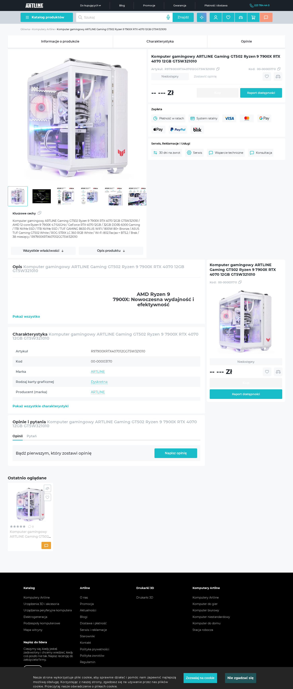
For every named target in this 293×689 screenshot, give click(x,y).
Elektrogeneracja (35, 617)
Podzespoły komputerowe (42, 623)
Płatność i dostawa (216, 5)
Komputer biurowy (206, 610)
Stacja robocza (203, 630)
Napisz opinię (176, 453)
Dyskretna (99, 382)
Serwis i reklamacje (93, 630)
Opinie (246, 41)
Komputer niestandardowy (211, 617)
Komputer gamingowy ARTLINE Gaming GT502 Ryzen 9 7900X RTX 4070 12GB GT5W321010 (111, 29)
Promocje (149, 5)
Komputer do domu (206, 623)
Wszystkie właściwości (41, 251)
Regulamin (87, 662)
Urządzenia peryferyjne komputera (48, 610)
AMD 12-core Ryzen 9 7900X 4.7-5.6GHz (121, 412)
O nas (84, 597)
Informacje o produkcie (60, 41)
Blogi (84, 617)
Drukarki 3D (144, 597)
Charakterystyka (160, 41)
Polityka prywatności (94, 649)
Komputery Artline (43, 29)
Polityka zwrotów (92, 655)
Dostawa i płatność (93, 623)
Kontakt (85, 642)
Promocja (87, 604)
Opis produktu (108, 251)
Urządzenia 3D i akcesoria (41, 604)
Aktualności (88, 610)
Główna (25, 29)
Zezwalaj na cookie (200, 678)
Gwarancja (179, 5)
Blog (122, 5)
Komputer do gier (205, 604)
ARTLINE (98, 372)
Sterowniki (87, 636)
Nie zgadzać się (240, 678)
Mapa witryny (33, 630)
